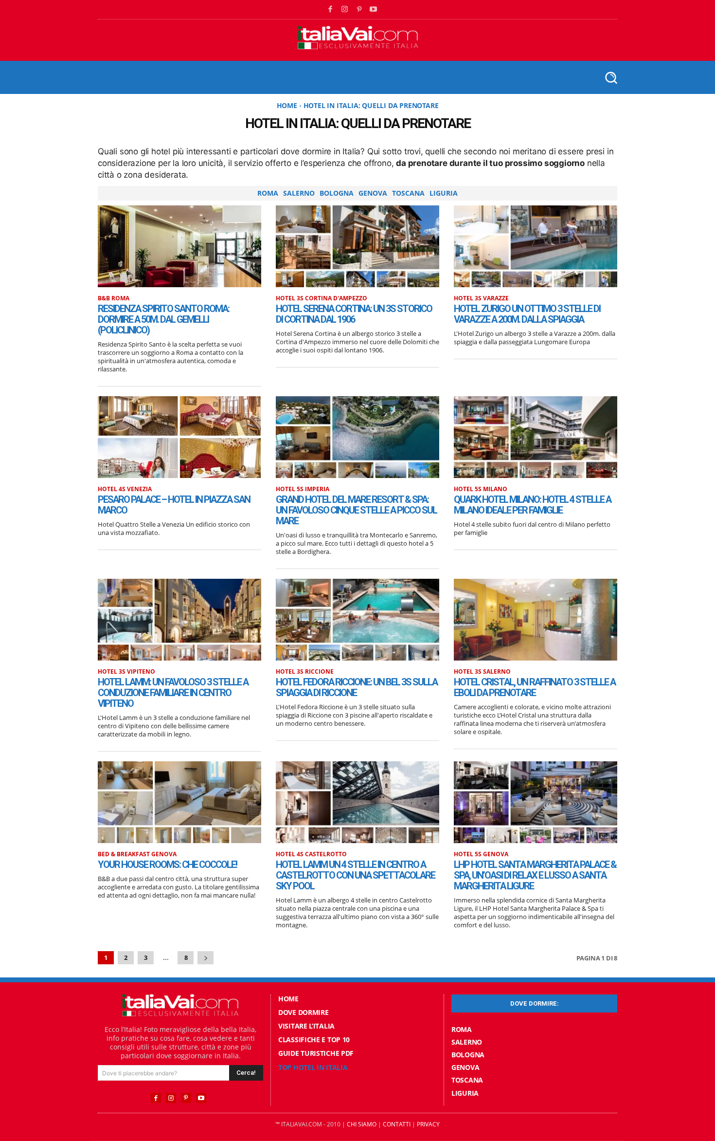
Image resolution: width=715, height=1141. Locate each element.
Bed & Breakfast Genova (137, 854)
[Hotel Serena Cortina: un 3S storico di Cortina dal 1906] (357, 246)
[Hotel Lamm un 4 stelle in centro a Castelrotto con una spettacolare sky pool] (357, 802)
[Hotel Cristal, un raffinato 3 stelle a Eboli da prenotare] (535, 620)
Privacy (428, 1124)
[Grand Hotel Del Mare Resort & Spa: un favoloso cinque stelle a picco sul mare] (357, 437)
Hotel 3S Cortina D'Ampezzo (321, 298)
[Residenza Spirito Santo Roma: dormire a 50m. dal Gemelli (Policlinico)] (179, 246)
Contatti (397, 1124)
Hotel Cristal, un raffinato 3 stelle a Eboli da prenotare (534, 687)
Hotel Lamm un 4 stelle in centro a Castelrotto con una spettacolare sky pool (355, 875)
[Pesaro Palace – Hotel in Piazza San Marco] (179, 437)
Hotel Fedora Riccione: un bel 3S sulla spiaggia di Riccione (356, 687)
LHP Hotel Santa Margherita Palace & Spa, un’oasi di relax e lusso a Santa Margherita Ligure (535, 875)
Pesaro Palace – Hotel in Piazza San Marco (174, 505)
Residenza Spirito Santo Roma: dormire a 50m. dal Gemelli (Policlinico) (163, 319)
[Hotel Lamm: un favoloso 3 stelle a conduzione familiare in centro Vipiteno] (179, 620)
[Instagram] (345, 10)
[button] (610, 77)
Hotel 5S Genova (481, 854)
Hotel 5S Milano (480, 489)
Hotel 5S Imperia (302, 489)
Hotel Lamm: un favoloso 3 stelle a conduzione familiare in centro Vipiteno (173, 692)
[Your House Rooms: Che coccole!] (179, 802)
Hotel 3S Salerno (482, 671)
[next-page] (205, 957)
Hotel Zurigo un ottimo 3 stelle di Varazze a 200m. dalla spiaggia (527, 314)
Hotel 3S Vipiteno (126, 671)
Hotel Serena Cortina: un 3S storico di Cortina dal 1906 (354, 314)
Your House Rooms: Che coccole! (167, 864)
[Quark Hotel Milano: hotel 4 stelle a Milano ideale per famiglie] (535, 437)
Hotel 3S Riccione (305, 671)
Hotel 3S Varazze (481, 298)
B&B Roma (113, 298)
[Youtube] (373, 10)
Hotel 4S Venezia (125, 489)
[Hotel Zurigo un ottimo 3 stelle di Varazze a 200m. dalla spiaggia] (535, 246)
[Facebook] (331, 10)
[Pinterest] (359, 10)
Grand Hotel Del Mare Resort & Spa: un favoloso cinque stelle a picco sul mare (356, 510)
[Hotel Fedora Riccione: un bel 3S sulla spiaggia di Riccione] (357, 620)
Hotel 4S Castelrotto (311, 854)
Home (287, 105)
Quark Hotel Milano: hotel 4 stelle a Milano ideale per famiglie (532, 505)
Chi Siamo (361, 1124)
